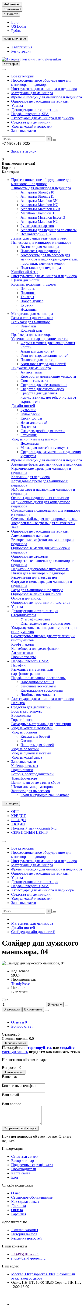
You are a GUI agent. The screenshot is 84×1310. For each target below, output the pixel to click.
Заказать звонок (23, 151)
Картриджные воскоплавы (42, 690)
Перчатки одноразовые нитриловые (40, 569)
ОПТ (15, 811)
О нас (15, 1193)
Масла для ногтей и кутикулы (44, 448)
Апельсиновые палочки (30, 535)
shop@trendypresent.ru (28, 1258)
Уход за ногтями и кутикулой (34, 439)
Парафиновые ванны (37, 682)
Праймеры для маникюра (31, 335)
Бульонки (28, 410)
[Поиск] (54, 140)
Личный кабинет (24, 1230)
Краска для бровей (35, 736)
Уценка (17, 105)
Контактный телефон (19, 1086)
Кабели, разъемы (24, 766)
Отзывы (19, 1022)
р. (11, 14)
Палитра (18, 703)
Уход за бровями (24, 732)
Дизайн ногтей (23, 406)
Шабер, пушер (32, 301)
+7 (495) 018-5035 (25, 1254)
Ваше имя (10, 1077)
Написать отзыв (15, 1043)
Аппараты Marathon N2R (40, 209)
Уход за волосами (25, 749)
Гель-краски (30, 414)
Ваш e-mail (10, 1095)
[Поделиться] (47, 1010)
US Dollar (18, 26)
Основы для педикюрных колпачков (40, 498)
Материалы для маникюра (32, 93)
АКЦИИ (18, 824)
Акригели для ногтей (38, 351)
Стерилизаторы (23, 615)
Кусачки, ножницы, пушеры (33, 284)
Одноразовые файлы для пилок (36, 594)
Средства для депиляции (31, 122)
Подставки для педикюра (41, 268)
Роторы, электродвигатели (32, 774)
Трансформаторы (24, 778)
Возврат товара (23, 1161)
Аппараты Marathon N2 (39, 221)
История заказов (24, 1234)
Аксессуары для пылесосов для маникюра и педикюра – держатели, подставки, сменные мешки (49, 259)
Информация (12, 1148)
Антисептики (31, 372)
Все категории (22, 76)
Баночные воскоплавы (38, 686)
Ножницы (29, 309)
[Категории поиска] (4, 69)
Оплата (17, 1210)
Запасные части (23, 131)
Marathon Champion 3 (37, 213)
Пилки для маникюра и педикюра (38, 573)
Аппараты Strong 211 (37, 196)
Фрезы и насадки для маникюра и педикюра (46, 97)
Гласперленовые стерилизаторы (46, 623)
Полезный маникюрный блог (34, 828)
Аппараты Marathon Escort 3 (43, 217)
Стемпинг (29, 435)
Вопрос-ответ (22, 1026)
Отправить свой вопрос (20, 1128)
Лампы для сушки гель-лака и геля (38, 238)
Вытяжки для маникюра (40, 247)
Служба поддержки (17, 1185)
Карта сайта (20, 1173)
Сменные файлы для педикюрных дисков (44, 519)
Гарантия (18, 1214)
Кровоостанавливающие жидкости (48, 376)
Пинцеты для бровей (37, 745)
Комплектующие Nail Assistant (45, 795)
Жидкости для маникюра (31, 368)
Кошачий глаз (31, 330)
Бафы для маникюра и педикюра (37, 590)
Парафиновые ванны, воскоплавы (38, 678)
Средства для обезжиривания (44, 385)
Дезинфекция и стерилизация (34, 110)
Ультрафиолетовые (35, 619)
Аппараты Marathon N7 (39, 205)
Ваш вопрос (11, 1104)
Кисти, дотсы (31, 418)
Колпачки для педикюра (30, 477)
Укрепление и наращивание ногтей (39, 339)
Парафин (18, 665)
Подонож (28, 293)
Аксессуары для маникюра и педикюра (42, 118)
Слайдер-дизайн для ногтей (43, 431)
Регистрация (21, 51)
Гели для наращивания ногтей (45, 355)
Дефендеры (30, 443)
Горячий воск (22, 720)
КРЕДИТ (18, 816)
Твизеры (27, 297)
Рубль (16, 31)
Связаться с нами (24, 1156)
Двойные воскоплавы (38, 695)
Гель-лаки (28, 326)
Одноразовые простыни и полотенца (40, 602)
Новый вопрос (14, 1072)
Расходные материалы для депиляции (41, 724)
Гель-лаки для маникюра (30, 322)
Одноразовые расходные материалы (40, 101)
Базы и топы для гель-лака (32, 318)
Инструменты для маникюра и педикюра (44, 89)
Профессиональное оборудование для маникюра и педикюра (41, 82)
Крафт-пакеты (22, 644)
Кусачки (27, 305)
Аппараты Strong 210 (37, 192)
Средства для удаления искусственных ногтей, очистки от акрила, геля (48, 397)
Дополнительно (14, 1222)
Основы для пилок (26, 598)
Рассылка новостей (26, 1238)
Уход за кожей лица (26, 757)
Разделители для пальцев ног (34, 577)
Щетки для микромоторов (32, 787)
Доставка (18, 1206)
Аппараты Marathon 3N (39, 201)
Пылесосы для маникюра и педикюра (41, 242)
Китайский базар (24, 272)
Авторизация (21, 47)
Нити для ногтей (34, 422)
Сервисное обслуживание (31, 1197)
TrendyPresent (21, 984)
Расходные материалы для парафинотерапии (32, 671)
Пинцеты (28, 288)
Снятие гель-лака (34, 381)
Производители (23, 1169)
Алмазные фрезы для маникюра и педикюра (46, 464)
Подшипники (22, 770)
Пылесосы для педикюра (40, 251)
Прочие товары (23, 657)
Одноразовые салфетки (29, 556)
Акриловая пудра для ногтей (43, 364)
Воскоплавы (21, 715)
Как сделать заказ (25, 1201)
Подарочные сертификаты (32, 1165)
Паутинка (28, 427)
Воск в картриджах (26, 711)
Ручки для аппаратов (37, 226)
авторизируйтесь (38, 1048)
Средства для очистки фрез (42, 389)
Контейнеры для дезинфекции (35, 648)
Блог (15, 1177)
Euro (14, 22)
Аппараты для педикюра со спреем (49, 230)
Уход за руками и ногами (31, 753)
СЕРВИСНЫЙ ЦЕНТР (29, 832)
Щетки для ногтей (25, 280)
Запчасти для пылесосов (30, 791)
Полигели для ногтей (38, 360)
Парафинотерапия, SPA (30, 114)
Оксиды (27, 741)
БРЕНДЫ (18, 820)
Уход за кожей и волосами (31, 126)
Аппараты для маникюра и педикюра (41, 188)
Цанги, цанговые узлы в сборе (35, 782)
